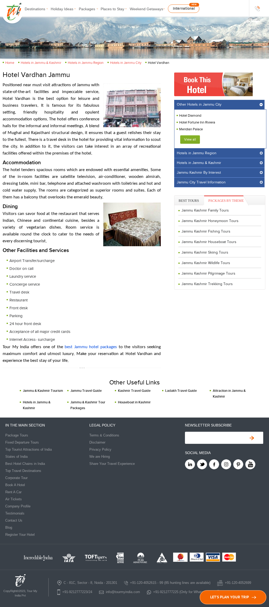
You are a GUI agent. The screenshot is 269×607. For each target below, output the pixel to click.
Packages (87, 9)
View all (190, 139)
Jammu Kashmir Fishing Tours (206, 231)
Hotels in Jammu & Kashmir (41, 63)
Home (9, 63)
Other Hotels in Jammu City (199, 104)
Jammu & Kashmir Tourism (43, 391)
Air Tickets (13, 499)
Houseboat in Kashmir (134, 402)
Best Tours (189, 201)
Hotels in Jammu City (125, 63)
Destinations (35, 9)
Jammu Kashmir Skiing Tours (205, 252)
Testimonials (14, 513)
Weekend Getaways (146, 9)
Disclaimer (97, 442)
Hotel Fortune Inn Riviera (197, 122)
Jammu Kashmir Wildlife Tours (206, 263)
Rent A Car (13, 492)
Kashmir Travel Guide (134, 391)
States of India (16, 457)
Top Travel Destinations (23, 471)
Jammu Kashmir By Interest (199, 173)
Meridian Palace (191, 129)
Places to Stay (112, 9)
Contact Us (13, 520)
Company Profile (17, 506)
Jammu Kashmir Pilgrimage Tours (208, 273)
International (184, 9)
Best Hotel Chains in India (25, 464)
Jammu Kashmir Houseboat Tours (209, 242)
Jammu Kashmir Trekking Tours (207, 284)
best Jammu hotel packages (91, 347)
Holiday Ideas (62, 9)
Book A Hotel (15, 485)
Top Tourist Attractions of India (28, 449)
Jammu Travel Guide (86, 391)
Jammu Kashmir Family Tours (205, 210)
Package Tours (16, 435)
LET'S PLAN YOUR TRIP (229, 597)
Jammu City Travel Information (201, 182)
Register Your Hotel (20, 535)
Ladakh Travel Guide (181, 391)
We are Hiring (99, 457)
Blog (8, 527)
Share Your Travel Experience (112, 464)
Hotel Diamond (190, 116)
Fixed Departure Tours (22, 442)
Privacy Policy (100, 449)
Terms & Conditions (104, 435)
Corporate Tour (16, 478)
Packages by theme (226, 201)
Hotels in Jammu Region (86, 63)
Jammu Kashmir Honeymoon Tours (210, 221)
